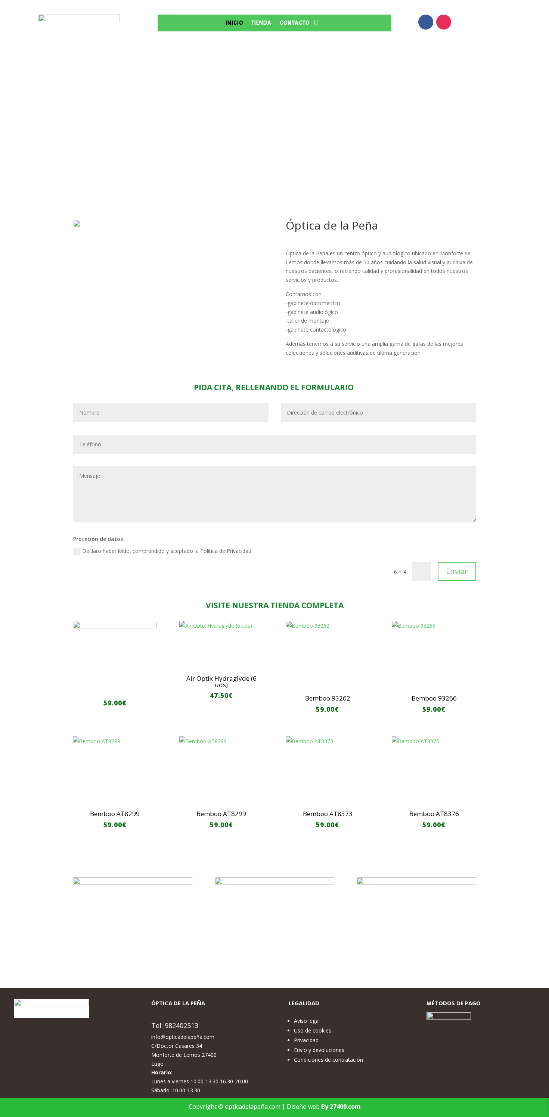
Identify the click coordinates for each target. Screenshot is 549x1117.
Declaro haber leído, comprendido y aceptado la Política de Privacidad (166, 550)
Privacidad (306, 1040)
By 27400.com (341, 1106)
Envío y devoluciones (319, 1049)
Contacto (295, 24)
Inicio (234, 24)
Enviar (457, 571)
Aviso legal (307, 1020)
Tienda (261, 24)
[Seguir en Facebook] (425, 22)
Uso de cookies (312, 1030)
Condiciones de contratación (328, 1059)
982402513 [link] (181, 1025)
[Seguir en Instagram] (443, 22)
